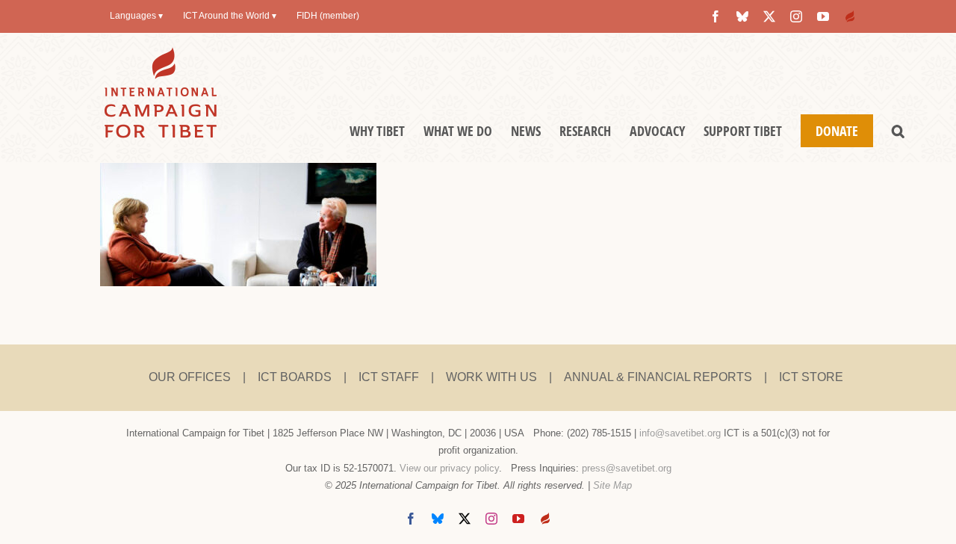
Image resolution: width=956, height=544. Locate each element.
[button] (898, 130)
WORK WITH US (491, 377)
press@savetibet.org (626, 468)
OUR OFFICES (190, 377)
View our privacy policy (449, 468)
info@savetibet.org (680, 433)
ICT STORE (811, 377)
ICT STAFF (388, 377)
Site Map (612, 485)
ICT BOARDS (295, 377)
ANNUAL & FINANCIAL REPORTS (658, 377)
